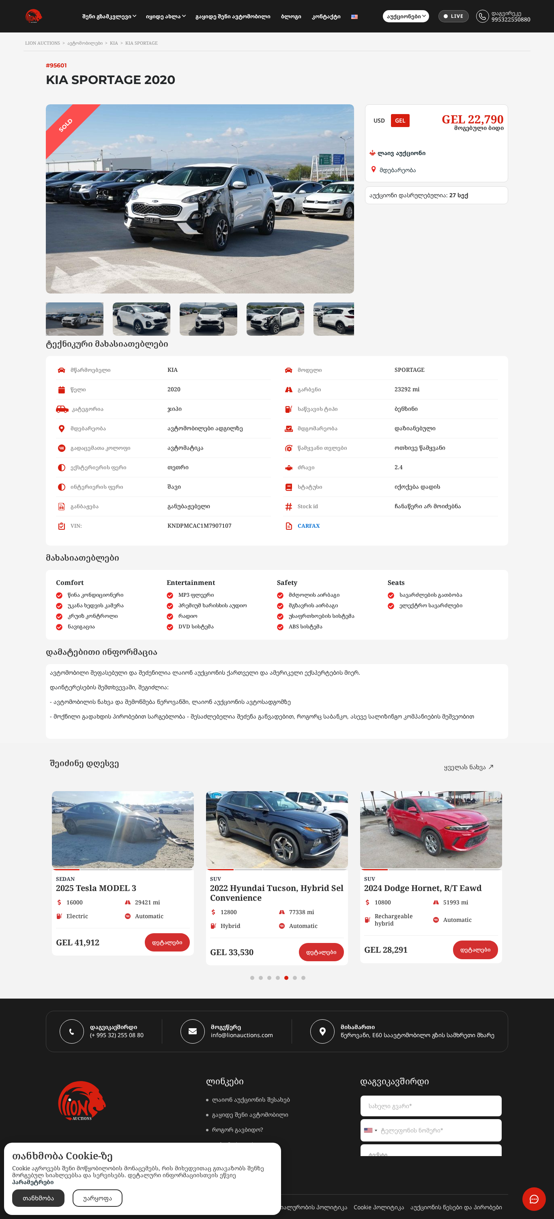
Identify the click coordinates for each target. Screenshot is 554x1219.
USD (379, 120)
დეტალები (167, 942)
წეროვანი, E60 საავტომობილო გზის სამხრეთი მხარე (417, 1035)
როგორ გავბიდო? (237, 1129)
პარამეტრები (33, 1182)
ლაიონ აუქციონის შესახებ (251, 1099)
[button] (252, 978)
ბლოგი (291, 16)
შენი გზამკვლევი (106, 16)
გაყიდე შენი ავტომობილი (233, 16)
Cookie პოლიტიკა (379, 1207)
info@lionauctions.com (242, 1035)
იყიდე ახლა (163, 16)
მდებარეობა (398, 170)
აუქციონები (404, 16)
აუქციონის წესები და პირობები (456, 1207)
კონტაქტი (326, 16)
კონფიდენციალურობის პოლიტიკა (297, 1207)
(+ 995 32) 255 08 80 (117, 1035)
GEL (400, 120)
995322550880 (511, 19)
